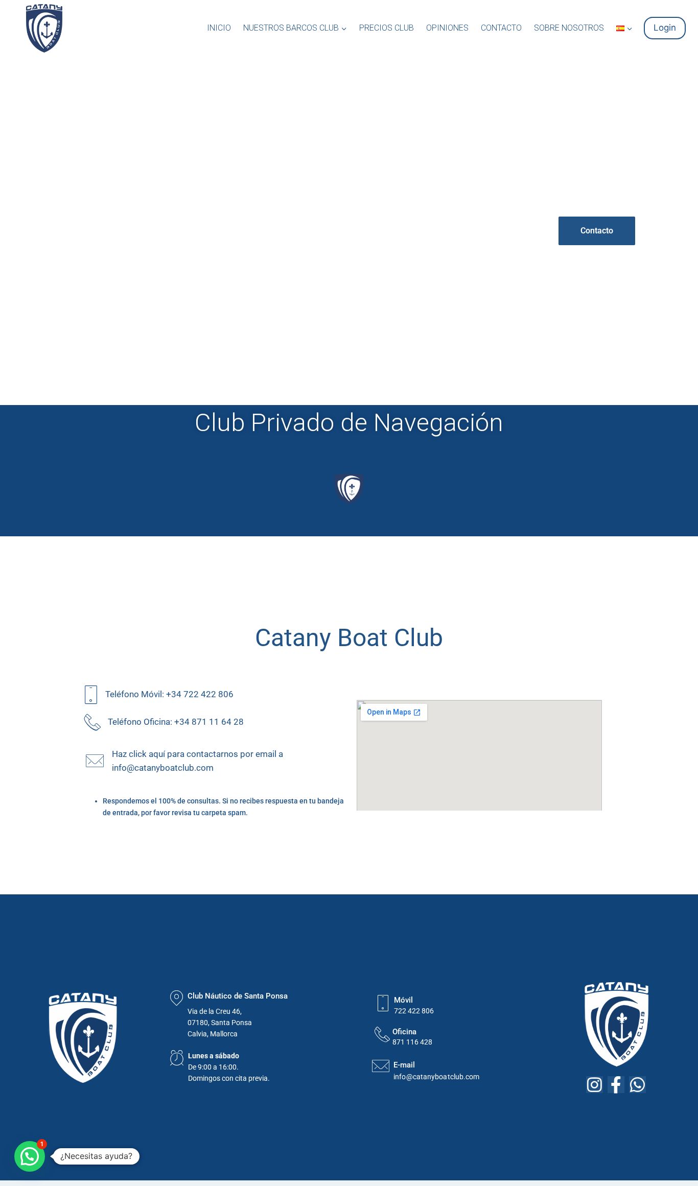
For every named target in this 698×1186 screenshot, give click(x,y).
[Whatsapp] (637, 1084)
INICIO (219, 28)
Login (665, 27)
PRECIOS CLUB (386, 28)
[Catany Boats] (44, 28)
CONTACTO (501, 28)
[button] (343, 28)
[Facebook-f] (616, 1084)
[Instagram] (594, 1084)
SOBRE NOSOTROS (569, 28)
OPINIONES (447, 28)
